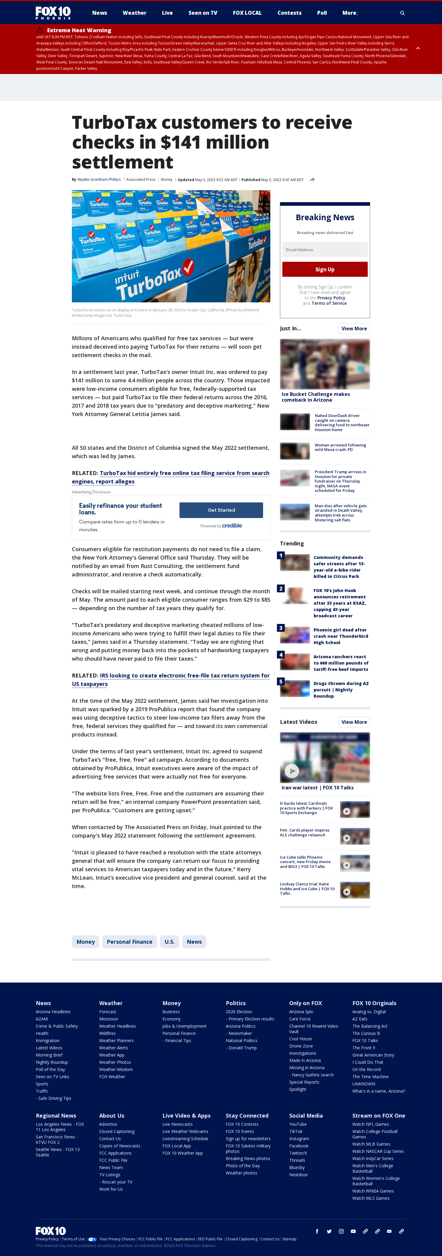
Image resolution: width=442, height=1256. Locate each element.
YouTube (298, 1124)
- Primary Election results (250, 1019)
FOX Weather (112, 1076)
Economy (171, 1019)
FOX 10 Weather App (182, 1153)
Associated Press (140, 179)
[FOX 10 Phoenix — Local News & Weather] (55, 13)
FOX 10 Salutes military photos (248, 1148)
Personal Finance (129, 941)
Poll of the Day (50, 1069)
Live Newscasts (177, 1124)
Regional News (56, 1115)
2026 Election (239, 1011)
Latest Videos (298, 721)
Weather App (111, 1055)
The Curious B (366, 1033)
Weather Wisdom (116, 1069)
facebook (317, 1231)
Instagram (299, 1138)
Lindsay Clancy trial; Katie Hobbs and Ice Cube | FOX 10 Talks (307, 888)
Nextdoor (298, 1174)
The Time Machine (370, 1076)
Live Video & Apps (186, 1115)
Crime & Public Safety (57, 1026)
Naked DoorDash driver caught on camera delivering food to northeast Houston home (342, 422)
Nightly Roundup (52, 1062)
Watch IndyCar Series (373, 1158)
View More (354, 328)
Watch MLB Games (371, 1144)
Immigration (48, 1040)
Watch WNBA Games (373, 1191)
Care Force (300, 1019)
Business (171, 1011)
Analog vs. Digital (369, 1011)
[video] (325, 757)
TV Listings (109, 1174)
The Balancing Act (370, 1026)
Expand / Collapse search (402, 12)
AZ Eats (359, 1019)
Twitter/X (298, 1153)
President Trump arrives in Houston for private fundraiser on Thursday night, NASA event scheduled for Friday (340, 481)
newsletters (401, 1231)
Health (42, 1033)
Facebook (298, 1146)
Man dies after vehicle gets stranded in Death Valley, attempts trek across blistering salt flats (341, 513)
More (349, 12)
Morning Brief (49, 1055)
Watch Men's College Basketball (372, 1168)
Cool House (300, 1039)
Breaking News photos (248, 1158)
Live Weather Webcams (185, 1131)
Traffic (42, 1091)
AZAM (42, 1019)
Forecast (107, 1011)
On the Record (366, 1069)
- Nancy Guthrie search (311, 1075)
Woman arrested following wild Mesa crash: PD (340, 447)
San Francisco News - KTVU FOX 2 (57, 1139)
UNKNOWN (363, 1084)
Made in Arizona (305, 1060)
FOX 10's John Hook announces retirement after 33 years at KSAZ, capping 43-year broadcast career (340, 603)
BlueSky (297, 1167)
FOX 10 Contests (242, 1124)
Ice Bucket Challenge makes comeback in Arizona (316, 397)
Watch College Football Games (374, 1134)
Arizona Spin (301, 1011)
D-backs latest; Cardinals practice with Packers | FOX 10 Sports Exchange (306, 808)
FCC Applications (115, 1153)
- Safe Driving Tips (53, 1098)
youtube (353, 1231)
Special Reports (304, 1082)
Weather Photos (115, 1062)
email (389, 1231)
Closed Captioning (116, 1131)
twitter (329, 1231)
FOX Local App (176, 1146)
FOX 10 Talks (365, 1040)
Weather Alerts (113, 1048)
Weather (111, 1003)
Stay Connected (247, 1115)
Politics (236, 1003)
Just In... (290, 328)
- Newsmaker (239, 1033)
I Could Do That (367, 1062)
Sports (42, 1084)
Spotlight (297, 1089)
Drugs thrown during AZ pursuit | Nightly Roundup (341, 689)
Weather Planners (116, 1040)
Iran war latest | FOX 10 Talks (318, 787)
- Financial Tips (176, 1040)
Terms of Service (329, 303)
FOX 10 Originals (374, 1003)
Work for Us (111, 1189)
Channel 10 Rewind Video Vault (313, 1028)
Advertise (108, 1124)
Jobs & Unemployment (184, 1026)
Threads (297, 1160)
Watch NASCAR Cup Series (378, 1151)
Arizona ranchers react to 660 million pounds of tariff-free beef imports (341, 663)
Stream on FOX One (378, 1115)
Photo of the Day (243, 1165)
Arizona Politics (241, 1026)
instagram (341, 1231)
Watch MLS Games (371, 1198)
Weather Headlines (117, 1026)
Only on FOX (305, 1003)
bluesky (377, 1231)
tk (365, 1231)
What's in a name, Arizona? (378, 1091)
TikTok (295, 1131)
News (194, 941)
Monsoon (108, 1019)
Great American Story (373, 1055)
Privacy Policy (331, 298)
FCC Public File (113, 1160)
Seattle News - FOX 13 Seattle (58, 1152)
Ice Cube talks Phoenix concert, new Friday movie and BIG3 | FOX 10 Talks (305, 861)
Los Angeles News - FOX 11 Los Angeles (60, 1126)
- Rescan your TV (115, 1182)
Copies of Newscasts (119, 1146)
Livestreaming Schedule (185, 1138)
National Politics (241, 1040)
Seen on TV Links (52, 1076)
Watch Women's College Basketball (376, 1181)
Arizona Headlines (53, 1011)
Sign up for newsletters (248, 1138)
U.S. (169, 941)
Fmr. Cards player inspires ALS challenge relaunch (305, 832)
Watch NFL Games (370, 1124)
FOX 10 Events (240, 1131)
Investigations (302, 1053)
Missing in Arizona (306, 1067)
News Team (111, 1167)
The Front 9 (363, 1048)
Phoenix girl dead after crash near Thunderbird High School (341, 636)
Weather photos (241, 1173)
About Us (111, 1115)
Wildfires (107, 1033)
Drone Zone (301, 1046)
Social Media (306, 1115)
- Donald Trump (241, 1048)
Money (166, 179)
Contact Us (110, 1138)
